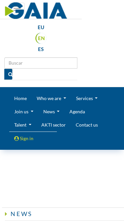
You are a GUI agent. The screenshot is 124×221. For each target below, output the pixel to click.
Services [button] (85, 98)
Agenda (77, 111)
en (41, 38)
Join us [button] (21, 111)
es (41, 49)
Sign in (26, 138)
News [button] (49, 111)
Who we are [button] (49, 98)
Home (20, 98)
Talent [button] (20, 125)
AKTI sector (53, 125)
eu (41, 27)
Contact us (87, 125)
